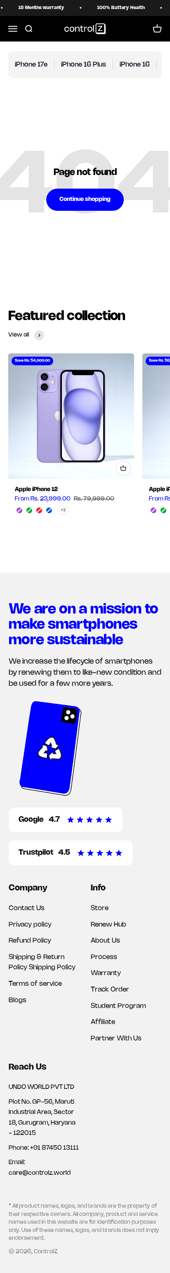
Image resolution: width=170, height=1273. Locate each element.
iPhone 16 (135, 65)
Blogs (17, 1000)
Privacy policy (30, 925)
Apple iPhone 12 (36, 489)
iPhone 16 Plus (83, 65)
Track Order (110, 990)
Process (104, 957)
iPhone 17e (31, 65)
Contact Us (27, 908)
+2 (63, 510)
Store (100, 908)
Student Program (118, 1006)
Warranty (106, 973)
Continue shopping (85, 199)
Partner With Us (116, 1038)
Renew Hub (108, 925)
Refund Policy (30, 941)
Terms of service (35, 984)
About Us (105, 941)
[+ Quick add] (123, 468)
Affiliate (103, 1022)
